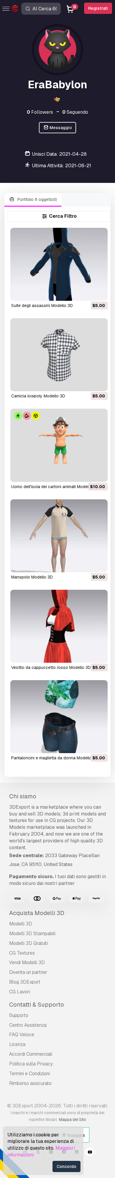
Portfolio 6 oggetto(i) (36, 199)
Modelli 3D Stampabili (32, 933)
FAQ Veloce (21, 1034)
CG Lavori (19, 992)
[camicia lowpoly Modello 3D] (58, 354)
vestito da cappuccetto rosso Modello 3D (51, 667)
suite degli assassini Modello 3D (42, 305)
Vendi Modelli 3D (27, 962)
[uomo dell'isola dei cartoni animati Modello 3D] (58, 445)
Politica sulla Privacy (31, 1064)
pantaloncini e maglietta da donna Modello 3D (54, 758)
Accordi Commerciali (30, 1054)
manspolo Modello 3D (32, 577)
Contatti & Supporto (36, 1004)
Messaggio (60, 127)
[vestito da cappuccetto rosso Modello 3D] (58, 626)
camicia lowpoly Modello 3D (38, 396)
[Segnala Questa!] (99, 292)
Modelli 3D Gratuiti (28, 943)
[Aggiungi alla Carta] (87, 292)
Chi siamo (22, 796)
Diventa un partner (28, 972)
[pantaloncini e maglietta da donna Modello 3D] (58, 716)
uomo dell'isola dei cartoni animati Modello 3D (54, 486)
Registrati (98, 8)
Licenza (17, 1044)
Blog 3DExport (24, 982)
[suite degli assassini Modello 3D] (58, 264)
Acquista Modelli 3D (36, 913)
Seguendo (75, 112)
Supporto (18, 1015)
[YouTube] (90, 1153)
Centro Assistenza (28, 1025)
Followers (40, 112)
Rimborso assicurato (30, 1083)
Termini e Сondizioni (29, 1073)
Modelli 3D (20, 924)
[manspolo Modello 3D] (58, 535)
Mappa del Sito (72, 1119)
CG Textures (22, 953)
